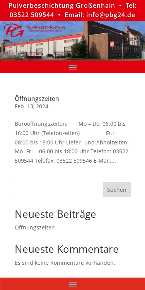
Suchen (116, 189)
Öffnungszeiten (37, 98)
